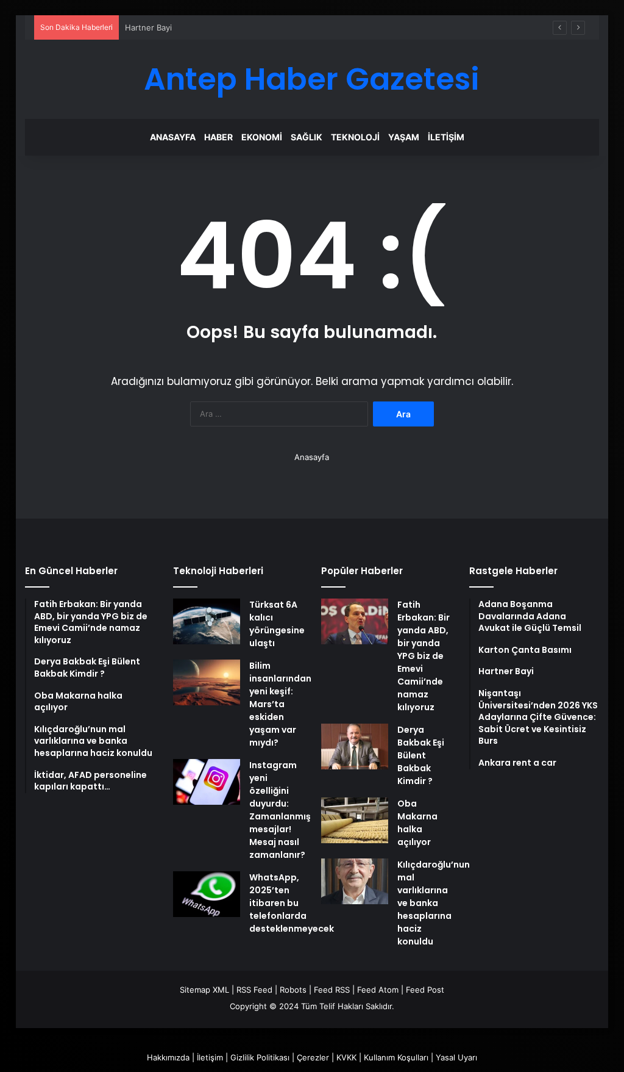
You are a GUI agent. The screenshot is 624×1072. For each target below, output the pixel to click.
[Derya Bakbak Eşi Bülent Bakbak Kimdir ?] (354, 746)
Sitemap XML (204, 990)
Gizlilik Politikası (259, 1057)
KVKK (346, 1057)
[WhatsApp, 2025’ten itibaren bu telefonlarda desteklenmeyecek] (206, 894)
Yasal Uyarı (456, 1057)
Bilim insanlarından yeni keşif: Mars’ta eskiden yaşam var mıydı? (280, 704)
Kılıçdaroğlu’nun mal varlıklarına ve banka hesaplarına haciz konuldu (433, 903)
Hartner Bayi (148, 27)
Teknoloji (355, 137)
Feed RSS (332, 990)
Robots (293, 990)
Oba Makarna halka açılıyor (417, 822)
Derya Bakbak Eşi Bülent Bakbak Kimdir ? (420, 755)
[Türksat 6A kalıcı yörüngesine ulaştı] (206, 621)
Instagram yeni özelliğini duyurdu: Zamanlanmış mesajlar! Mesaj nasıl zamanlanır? (280, 810)
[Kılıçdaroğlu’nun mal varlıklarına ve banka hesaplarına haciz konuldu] (354, 881)
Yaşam (403, 137)
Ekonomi (261, 137)
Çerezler (313, 1057)
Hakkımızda (168, 1057)
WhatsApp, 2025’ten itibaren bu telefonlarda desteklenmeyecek (291, 903)
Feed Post (425, 990)
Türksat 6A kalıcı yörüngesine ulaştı (277, 624)
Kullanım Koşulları (396, 1057)
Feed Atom (378, 990)
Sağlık (306, 137)
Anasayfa (173, 137)
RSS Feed (254, 990)
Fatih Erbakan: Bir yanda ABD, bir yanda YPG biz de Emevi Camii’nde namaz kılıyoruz (423, 656)
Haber (218, 137)
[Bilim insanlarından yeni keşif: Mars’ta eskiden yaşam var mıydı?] (206, 682)
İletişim (446, 137)
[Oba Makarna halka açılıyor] (354, 820)
